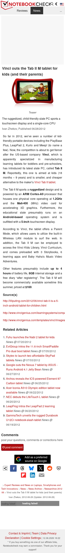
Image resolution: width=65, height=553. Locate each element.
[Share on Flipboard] (23, 475)
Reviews (22, 11)
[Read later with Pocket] (58, 468)
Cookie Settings (31, 538)
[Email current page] (41, 475)
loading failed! (8, 503)
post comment (14, 447)
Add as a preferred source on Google (36, 459)
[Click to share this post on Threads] (22, 468)
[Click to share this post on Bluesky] (31, 468)
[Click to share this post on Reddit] (49, 468)
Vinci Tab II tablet (44, 182)
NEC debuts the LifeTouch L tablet (27, 397)
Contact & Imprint (19, 533)
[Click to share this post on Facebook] (13, 468)
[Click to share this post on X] (40, 468)
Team (35, 533)
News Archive (35, 488)
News (36, 11)
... (61, 11)
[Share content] (5, 468)
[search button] (52, 4)
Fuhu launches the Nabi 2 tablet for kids (30, 337)
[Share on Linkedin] (32, 475)
